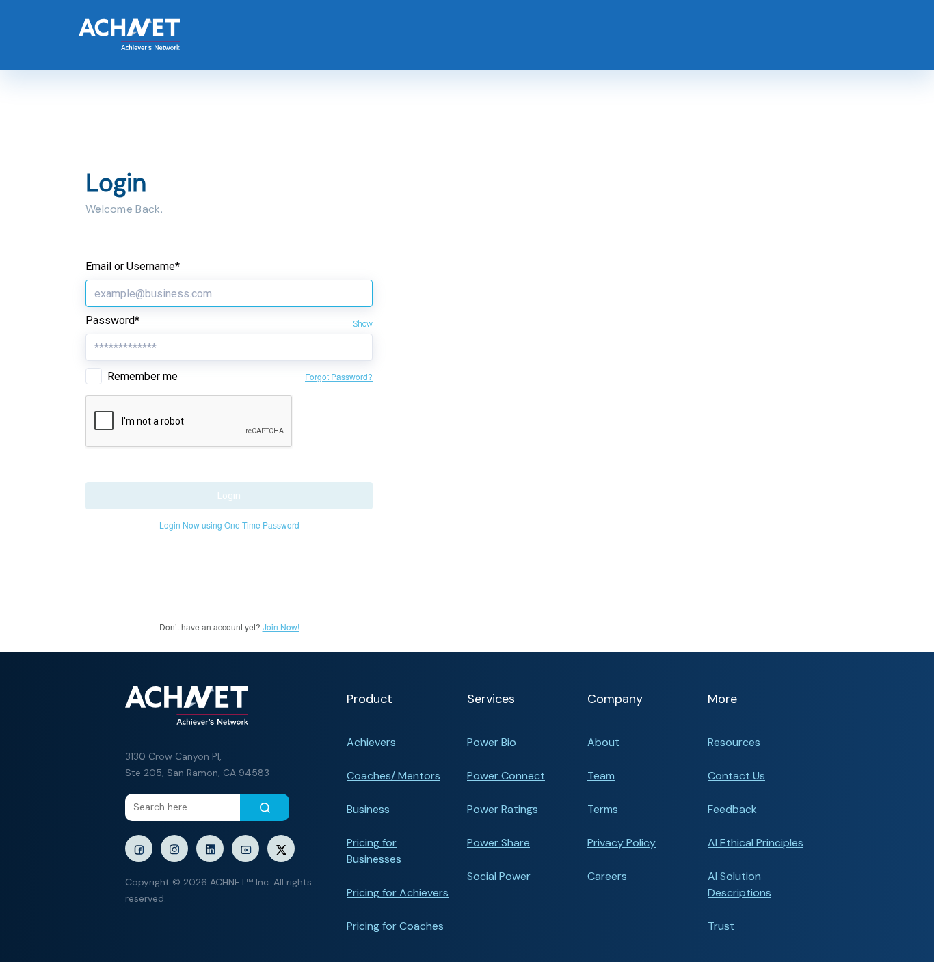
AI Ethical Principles (755, 843)
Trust (721, 926)
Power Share (498, 843)
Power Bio (491, 742)
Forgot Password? (339, 376)
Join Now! (281, 626)
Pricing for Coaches (395, 926)
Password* (112, 320)
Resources (734, 742)
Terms (602, 809)
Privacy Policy (621, 843)
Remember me (142, 376)
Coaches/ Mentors (393, 776)
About (603, 742)
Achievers (371, 742)
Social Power (499, 876)
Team (601, 776)
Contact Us (736, 776)
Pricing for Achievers (398, 892)
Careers (607, 876)
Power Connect (506, 776)
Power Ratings (502, 809)
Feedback (732, 809)
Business (368, 809)
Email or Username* (132, 266)
